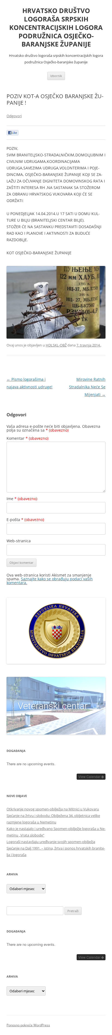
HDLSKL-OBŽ (56, 345)
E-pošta (25, 519)
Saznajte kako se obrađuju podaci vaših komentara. (50, 580)
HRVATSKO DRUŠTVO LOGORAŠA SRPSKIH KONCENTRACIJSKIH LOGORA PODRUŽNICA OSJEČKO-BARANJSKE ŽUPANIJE (56, 27)
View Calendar (89, 776)
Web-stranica (19, 540)
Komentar (27, 438)
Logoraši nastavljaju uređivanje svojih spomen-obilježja (51, 841)
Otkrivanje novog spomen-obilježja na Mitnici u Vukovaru (53, 809)
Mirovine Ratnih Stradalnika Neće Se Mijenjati (87, 387)
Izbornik (56, 76)
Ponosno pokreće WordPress (28, 1025)
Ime (22, 498)
